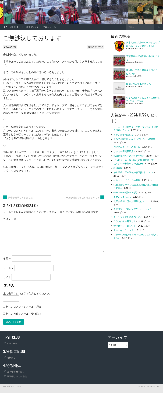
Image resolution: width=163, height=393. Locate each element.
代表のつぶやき (95, 46)
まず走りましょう (122, 196)
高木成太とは (32, 27)
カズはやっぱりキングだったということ (133, 209)
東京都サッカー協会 (17, 376)
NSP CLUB (12, 343)
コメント (9, 218)
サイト (7, 277)
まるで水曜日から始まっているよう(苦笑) (134, 139)
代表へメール (49, 27)
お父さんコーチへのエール (126, 146)
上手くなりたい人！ (123, 230)
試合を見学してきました (18, 197)
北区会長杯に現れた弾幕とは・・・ (131, 201)
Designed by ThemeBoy (149, 386)
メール (8, 267)
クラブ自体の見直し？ (124, 221)
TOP (5, 27)
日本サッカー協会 (16, 371)
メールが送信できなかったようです (84, 197)
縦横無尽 (11, 357)
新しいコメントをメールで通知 (23, 306)
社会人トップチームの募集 (126, 180)
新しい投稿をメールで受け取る (23, 313)
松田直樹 (117, 168)
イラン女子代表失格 (123, 134)
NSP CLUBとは (16, 27)
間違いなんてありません (138, 84)
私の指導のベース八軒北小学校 (129, 155)
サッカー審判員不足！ (124, 151)
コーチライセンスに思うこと (127, 216)
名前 (7, 258)
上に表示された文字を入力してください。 (27, 293)
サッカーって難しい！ (124, 225)
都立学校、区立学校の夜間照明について (133, 172)
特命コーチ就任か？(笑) (125, 192)
